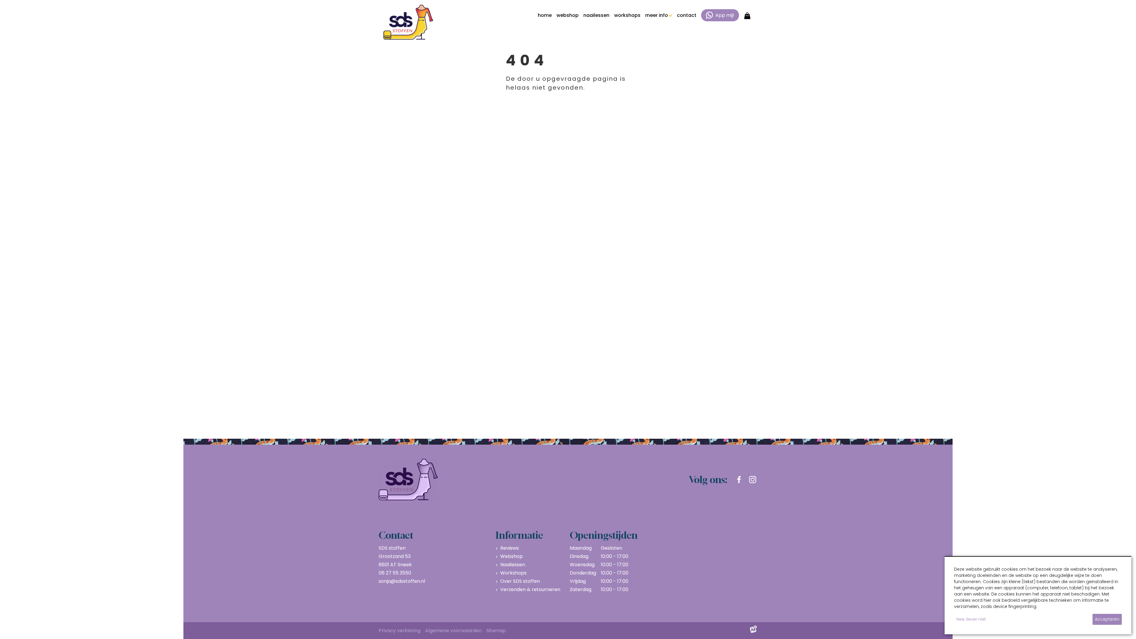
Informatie (519, 535)
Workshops (513, 572)
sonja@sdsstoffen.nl (402, 581)
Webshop (511, 556)
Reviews (509, 548)
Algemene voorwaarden (453, 630)
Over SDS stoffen (520, 581)
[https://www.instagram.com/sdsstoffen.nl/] (752, 479)
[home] (408, 22)
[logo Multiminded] (753, 631)
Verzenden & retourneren (530, 589)
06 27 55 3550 (395, 572)
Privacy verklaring (399, 630)
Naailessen (512, 564)
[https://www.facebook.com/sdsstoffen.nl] (739, 479)
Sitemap (496, 630)
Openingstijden (604, 535)
